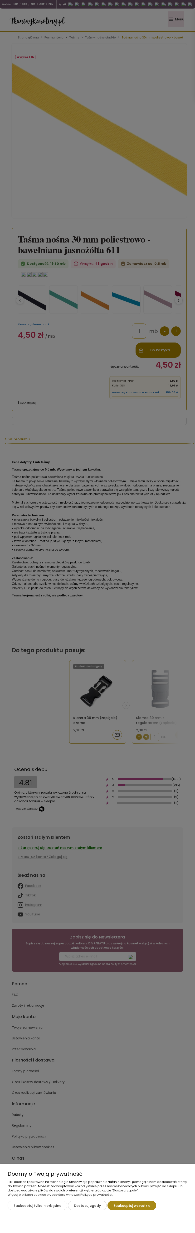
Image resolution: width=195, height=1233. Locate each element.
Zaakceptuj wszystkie (131, 1205)
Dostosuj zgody (87, 1205)
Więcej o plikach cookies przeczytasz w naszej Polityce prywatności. (60, 1194)
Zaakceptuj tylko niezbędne (37, 1205)
